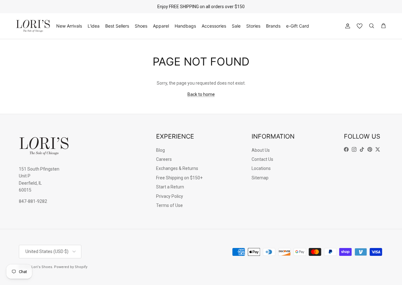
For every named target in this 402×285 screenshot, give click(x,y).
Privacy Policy (169, 196)
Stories (253, 26)
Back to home (201, 94)
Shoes (141, 26)
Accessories (214, 26)
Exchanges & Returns (177, 168)
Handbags (185, 26)
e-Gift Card (297, 26)
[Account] (346, 26)
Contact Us (262, 159)
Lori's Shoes (41, 267)
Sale (236, 26)
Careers (164, 159)
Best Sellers (117, 26)
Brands (273, 26)
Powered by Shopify (70, 267)
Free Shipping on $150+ (179, 177)
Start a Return (170, 186)
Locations (261, 168)
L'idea (94, 26)
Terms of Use (169, 205)
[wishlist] (359, 26)
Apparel (161, 26)
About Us (261, 150)
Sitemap (260, 177)
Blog (160, 150)
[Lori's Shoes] (33, 26)
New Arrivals (69, 26)
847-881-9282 (33, 201)
